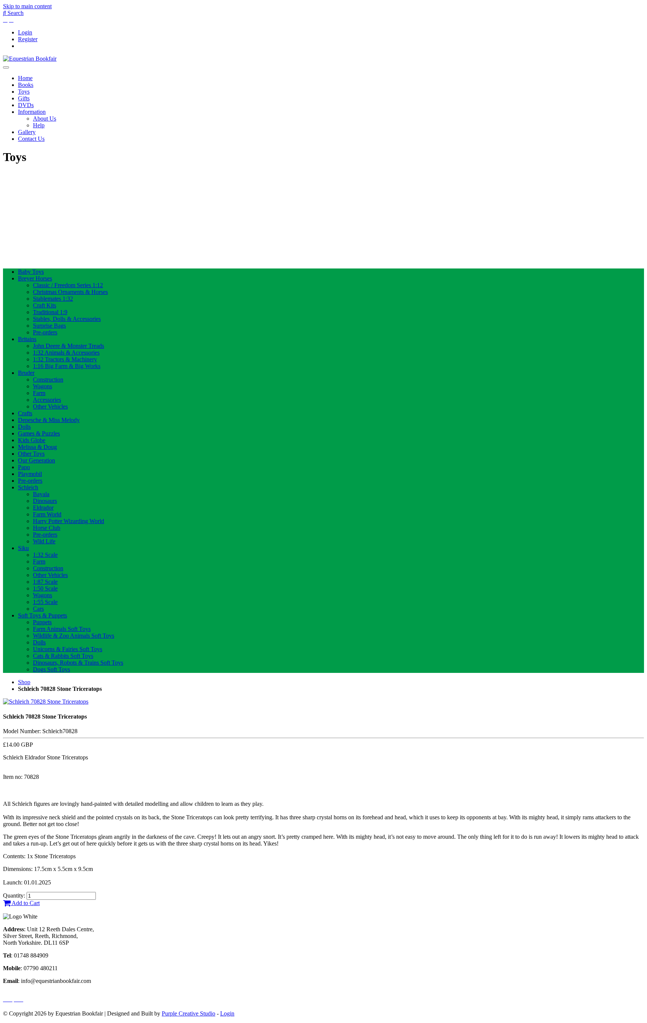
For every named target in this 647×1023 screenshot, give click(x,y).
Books (25, 85)
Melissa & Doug (37, 447)
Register (27, 39)
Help (39, 125)
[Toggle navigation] (6, 67)
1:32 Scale (45, 555)
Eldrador (43, 507)
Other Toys (31, 453)
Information (32, 112)
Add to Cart (25, 903)
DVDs (26, 105)
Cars (38, 608)
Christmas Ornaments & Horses (70, 292)
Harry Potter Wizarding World (68, 521)
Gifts (24, 98)
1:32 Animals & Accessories (66, 352)
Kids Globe (31, 440)
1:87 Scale (45, 582)
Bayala (41, 494)
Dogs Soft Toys (51, 669)
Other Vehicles (50, 406)
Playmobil (30, 474)
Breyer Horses (35, 278)
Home (25, 78)
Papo (24, 467)
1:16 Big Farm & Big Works (66, 366)
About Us (44, 118)
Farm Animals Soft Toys (62, 629)
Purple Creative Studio (188, 1013)
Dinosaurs (45, 501)
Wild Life (44, 541)
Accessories (47, 400)
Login (25, 32)
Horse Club (46, 528)
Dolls (24, 427)
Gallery (27, 132)
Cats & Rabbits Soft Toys (63, 656)
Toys (24, 91)
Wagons (42, 386)
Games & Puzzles (39, 433)
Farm (39, 393)
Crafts (25, 413)
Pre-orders (45, 332)
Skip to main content (27, 6)
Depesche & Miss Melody (49, 420)
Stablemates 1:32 (53, 298)
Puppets (42, 622)
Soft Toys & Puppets (42, 615)
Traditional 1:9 (50, 312)
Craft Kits (44, 305)
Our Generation (36, 460)
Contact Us (31, 139)
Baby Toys (31, 271)
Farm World (47, 514)
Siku (23, 548)
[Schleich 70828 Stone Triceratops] (45, 701)
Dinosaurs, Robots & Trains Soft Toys (78, 662)
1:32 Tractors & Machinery (65, 359)
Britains (27, 339)
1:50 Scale (45, 588)
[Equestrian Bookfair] (30, 58)
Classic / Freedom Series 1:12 (68, 285)
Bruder (26, 373)
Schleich (28, 487)
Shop (24, 682)
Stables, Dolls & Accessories (67, 319)
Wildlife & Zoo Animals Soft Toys (73, 635)
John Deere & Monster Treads (68, 346)
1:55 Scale (45, 602)
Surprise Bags (49, 325)
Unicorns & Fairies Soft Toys (67, 649)
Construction (48, 379)
